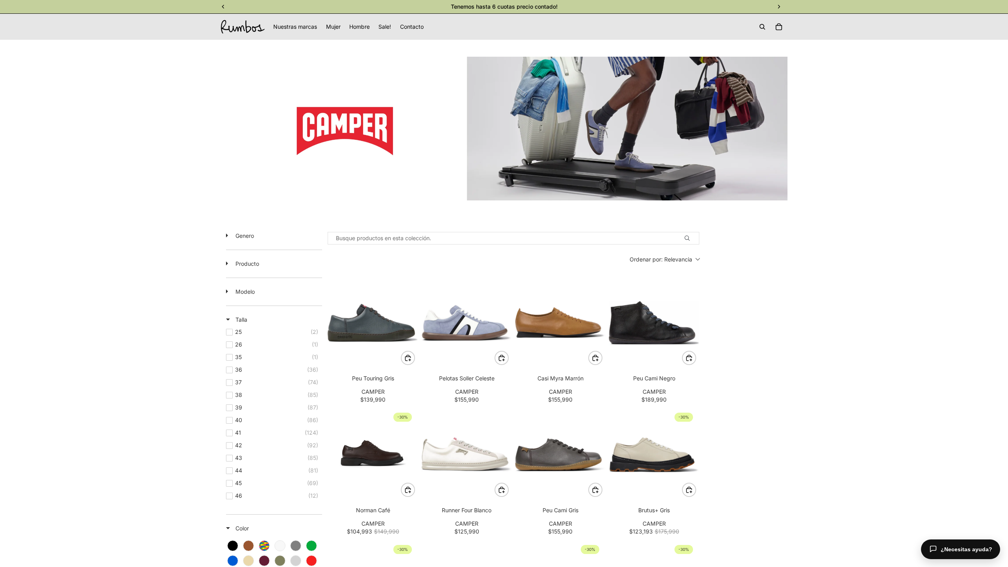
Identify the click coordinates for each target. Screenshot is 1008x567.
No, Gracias (504, 362)
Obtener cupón (504, 338)
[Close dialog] (568, 201)
